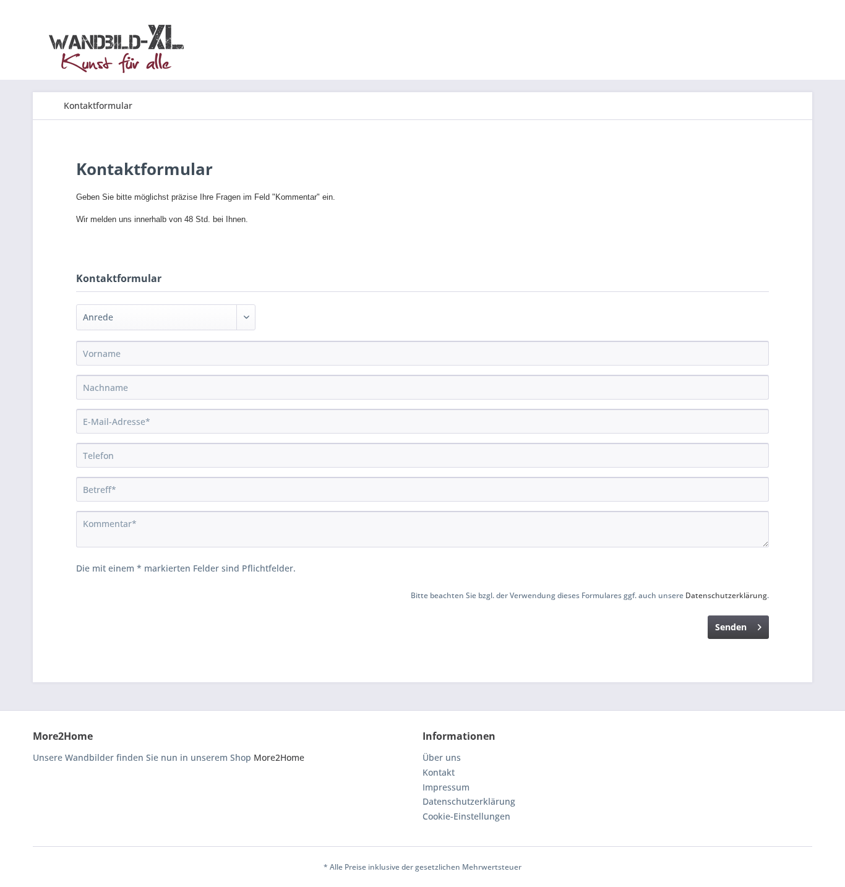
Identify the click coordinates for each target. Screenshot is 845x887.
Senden (731, 627)
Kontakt (438, 772)
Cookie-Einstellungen (466, 816)
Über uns (441, 757)
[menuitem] (98, 105)
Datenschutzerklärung (726, 595)
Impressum (446, 787)
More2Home (279, 757)
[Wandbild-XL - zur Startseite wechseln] (116, 49)
